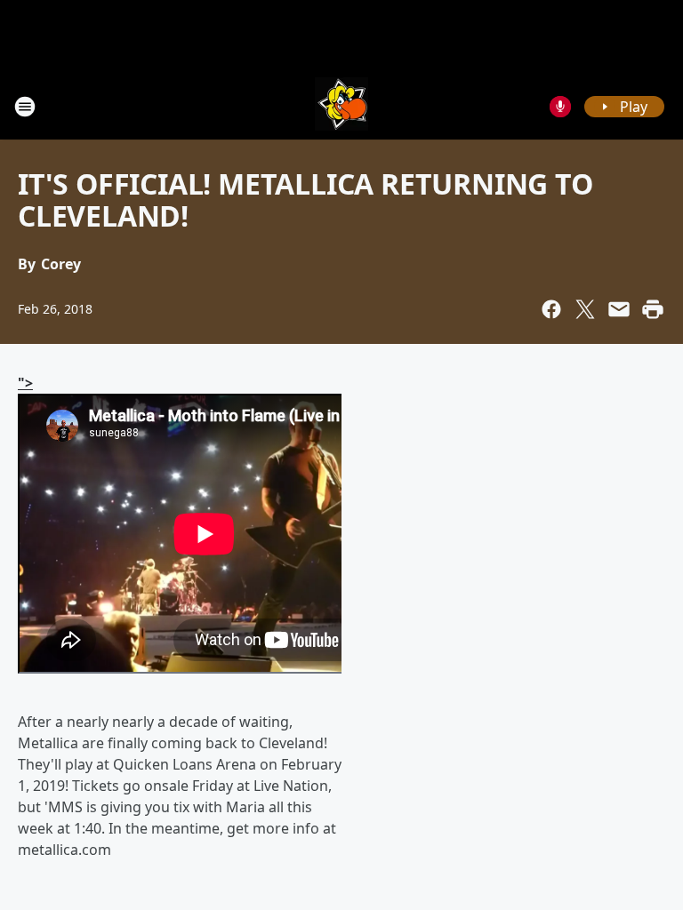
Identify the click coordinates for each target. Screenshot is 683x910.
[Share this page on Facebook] (551, 309)
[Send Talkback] (560, 106)
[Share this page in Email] (619, 309)
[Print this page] (652, 309)
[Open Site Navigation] (25, 106)
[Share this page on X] (585, 309)
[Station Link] (341, 106)
